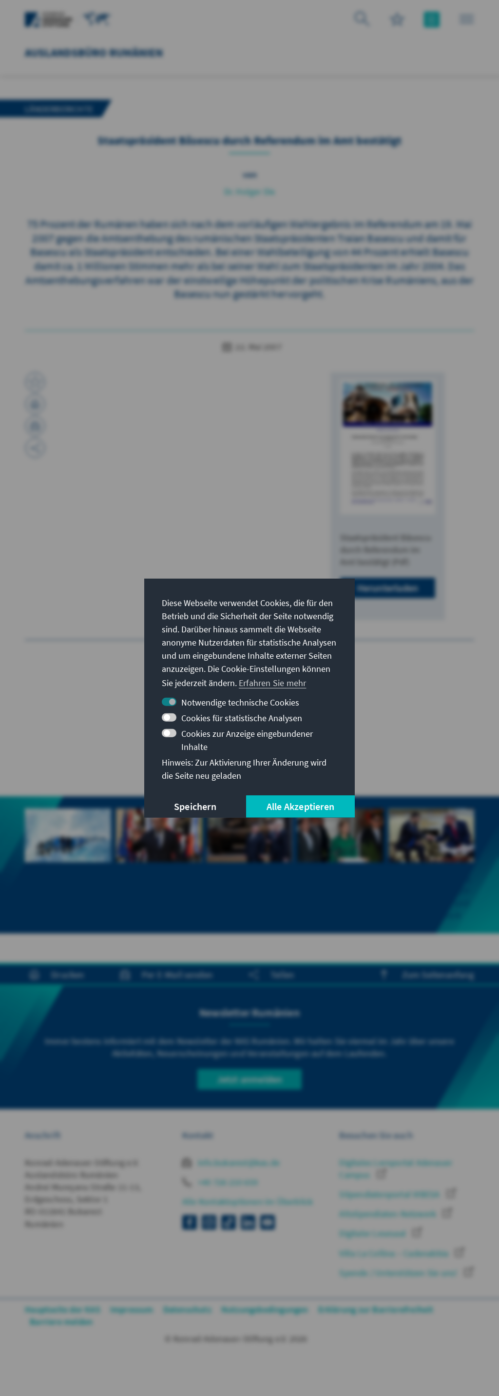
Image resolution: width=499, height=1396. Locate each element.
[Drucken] (35, 404)
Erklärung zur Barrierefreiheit (376, 1309)
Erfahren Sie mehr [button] (272, 682)
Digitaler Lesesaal (373, 1233)
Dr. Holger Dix (249, 191)
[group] (68, 852)
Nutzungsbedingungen (264, 1309)
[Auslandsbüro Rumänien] (97, 18)
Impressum (132, 1309)
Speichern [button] (195, 806)
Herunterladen (388, 588)
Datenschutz (187, 1309)
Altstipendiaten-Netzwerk (388, 1213)
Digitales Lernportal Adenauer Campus (395, 1168)
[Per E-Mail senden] (35, 426)
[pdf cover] (387, 447)
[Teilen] (35, 448)
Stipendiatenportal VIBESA (390, 1194)
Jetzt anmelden (250, 1079)
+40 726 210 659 (227, 1182)
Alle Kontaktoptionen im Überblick (247, 1201)
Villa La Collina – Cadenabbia (394, 1253)
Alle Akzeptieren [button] (300, 806)
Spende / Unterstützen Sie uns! (399, 1272)
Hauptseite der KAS (62, 1309)
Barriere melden (61, 1321)
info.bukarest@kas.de (238, 1162)
